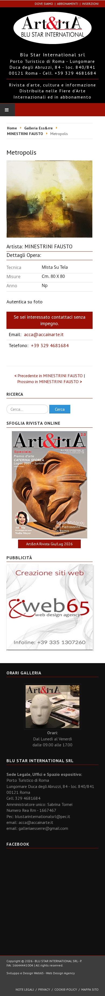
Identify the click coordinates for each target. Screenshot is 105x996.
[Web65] (49, 606)
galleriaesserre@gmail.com (43, 828)
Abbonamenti (67, 4)
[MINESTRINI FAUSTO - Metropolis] (49, 198)
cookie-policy (65, 989)
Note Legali (25, 989)
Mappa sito (90, 989)
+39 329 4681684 (50, 345)
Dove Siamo (44, 4)
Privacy (44, 989)
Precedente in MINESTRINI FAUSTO (49, 375)
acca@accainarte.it (44, 334)
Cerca (60, 409)
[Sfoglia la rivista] (49, 484)
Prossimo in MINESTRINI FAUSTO (49, 381)
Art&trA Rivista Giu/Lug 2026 (49, 543)
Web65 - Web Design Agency (54, 973)
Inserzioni (90, 4)
